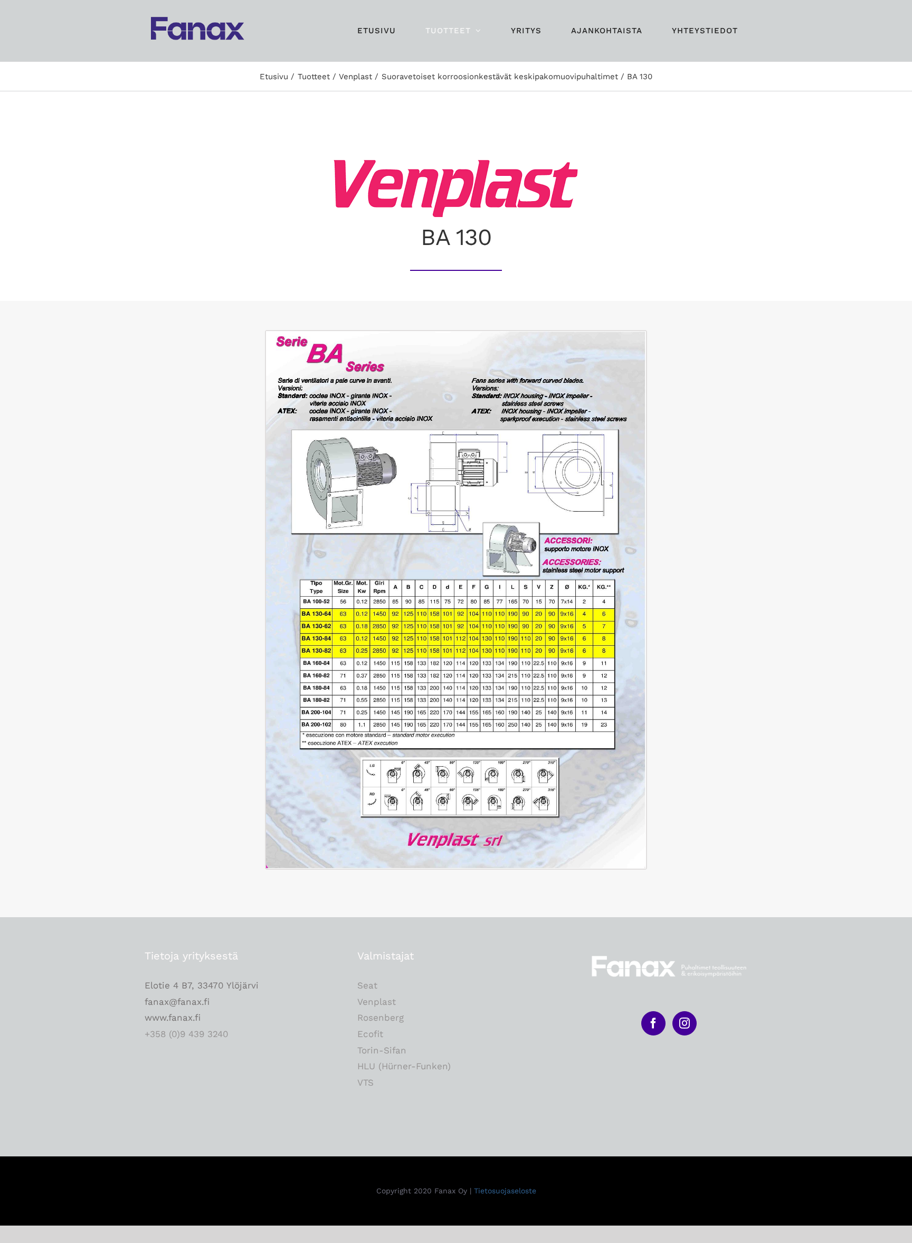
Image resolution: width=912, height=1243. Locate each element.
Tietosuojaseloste (505, 1190)
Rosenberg (380, 1017)
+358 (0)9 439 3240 (187, 1034)
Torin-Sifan (381, 1050)
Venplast (376, 1001)
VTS (365, 1082)
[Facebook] (653, 1023)
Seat (367, 985)
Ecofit (370, 1034)
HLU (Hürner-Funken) (404, 1066)
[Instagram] (684, 1023)
